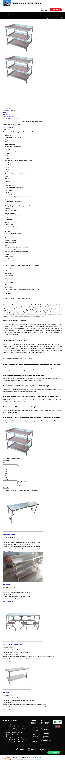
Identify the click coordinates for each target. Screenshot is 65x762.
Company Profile (18, 14)
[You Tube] (58, 727)
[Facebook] (56, 727)
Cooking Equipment (46, 728)
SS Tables (6, 584)
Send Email (55, 9)
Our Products (29, 14)
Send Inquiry (8, 108)
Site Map (35, 741)
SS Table (6, 692)
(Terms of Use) (38, 757)
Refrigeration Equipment (46, 737)
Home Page (6, 14)
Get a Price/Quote (8, 127)
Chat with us (55, 752)
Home (4, 112)
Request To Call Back (9, 110)
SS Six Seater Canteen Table (13, 644)
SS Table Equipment (8, 116)
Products (5, 114)
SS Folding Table (9, 534)
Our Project (39, 14)
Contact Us (49, 14)
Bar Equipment (47, 740)
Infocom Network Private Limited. (33, 759)
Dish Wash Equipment (46, 732)
